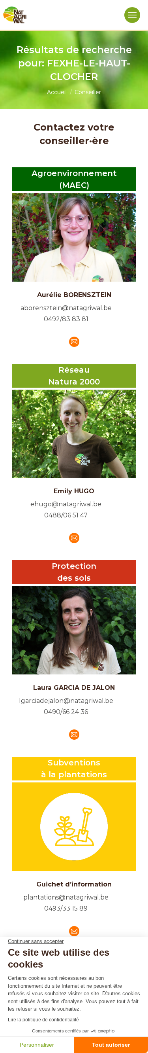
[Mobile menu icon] (132, 15)
